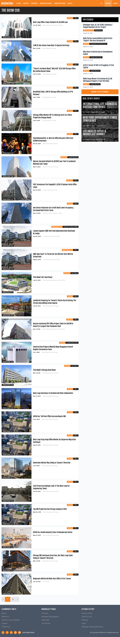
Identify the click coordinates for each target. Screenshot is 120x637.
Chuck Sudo (46, 581)
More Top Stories (100, 92)
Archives (45, 613)
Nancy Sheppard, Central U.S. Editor (53, 25)
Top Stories (46, 623)
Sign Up (108, 3)
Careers (34, 3)
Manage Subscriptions (50, 617)
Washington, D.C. (57, 226)
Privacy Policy (87, 613)
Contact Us (6, 627)
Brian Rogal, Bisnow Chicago (51, 306)
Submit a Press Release (11, 620)
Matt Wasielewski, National (50, 143)
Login (115, 3)
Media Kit (5, 617)
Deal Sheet (74, 273)
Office (76, 18)
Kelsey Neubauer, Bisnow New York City (54, 280)
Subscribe (45, 620)
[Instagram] (15, 632)
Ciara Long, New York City (50, 190)
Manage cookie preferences (92, 627)
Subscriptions (59, 3)
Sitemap (84, 620)
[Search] (101, 3)
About (70, 3)
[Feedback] (19, 632)
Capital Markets (73, 157)
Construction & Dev (72, 342)
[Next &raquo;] (17, 599)
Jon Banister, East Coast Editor (51, 236)
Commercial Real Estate (70, 226)
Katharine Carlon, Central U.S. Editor (52, 213)
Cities (18, 3)
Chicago (70, 18)
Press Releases (46, 3)
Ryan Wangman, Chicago (49, 48)
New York (64, 157)
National (70, 134)
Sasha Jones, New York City (50, 167)
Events (26, 3)
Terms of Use (86, 617)
